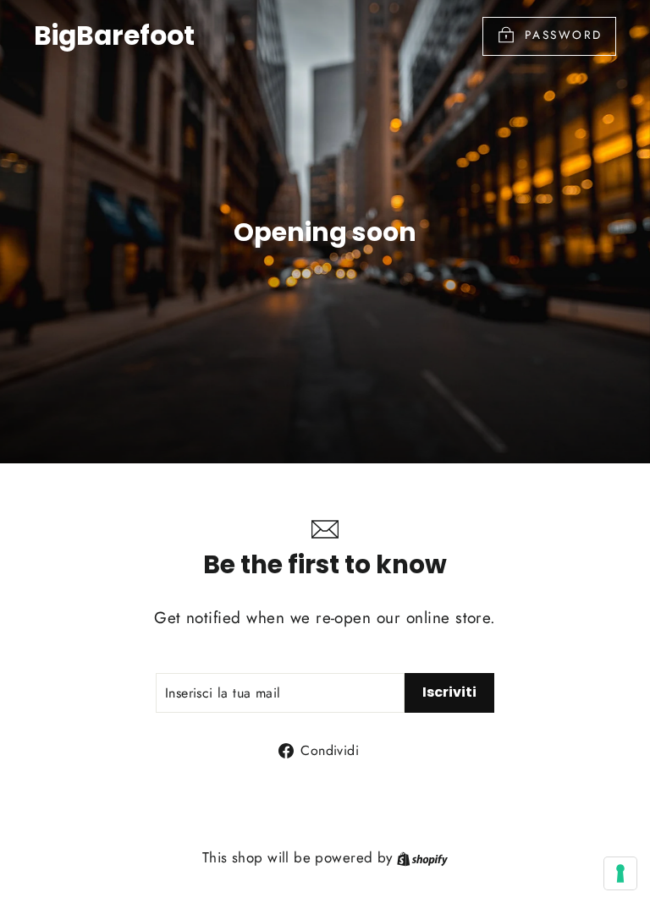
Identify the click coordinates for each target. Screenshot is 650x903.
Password (564, 34)
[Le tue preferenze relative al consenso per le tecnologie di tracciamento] (620, 873)
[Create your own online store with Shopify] (422, 857)
